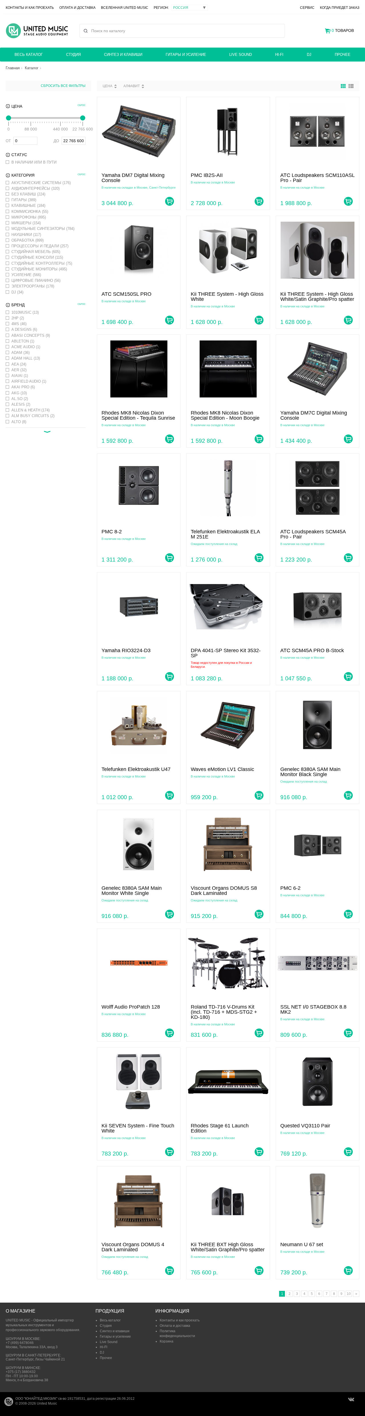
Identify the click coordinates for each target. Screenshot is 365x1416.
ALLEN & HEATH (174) (30, 410)
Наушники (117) (26, 234)
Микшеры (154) (26, 223)
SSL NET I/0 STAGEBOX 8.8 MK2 (313, 1009)
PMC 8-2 (112, 531)
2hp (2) (17, 318)
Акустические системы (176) (41, 183)
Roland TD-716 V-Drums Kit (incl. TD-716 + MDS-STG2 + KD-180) (224, 1012)
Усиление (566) (26, 275)
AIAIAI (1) (19, 376)
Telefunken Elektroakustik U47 (136, 769)
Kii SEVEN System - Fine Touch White (138, 1128)
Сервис (307, 8)
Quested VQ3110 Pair (305, 1126)
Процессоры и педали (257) (39, 246)
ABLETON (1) (22, 341)
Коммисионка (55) (29, 211)
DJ (309, 54)
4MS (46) (19, 324)
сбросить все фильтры (63, 85)
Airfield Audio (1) (28, 381)
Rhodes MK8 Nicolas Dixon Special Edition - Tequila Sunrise (138, 415)
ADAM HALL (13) (25, 358)
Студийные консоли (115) (37, 257)
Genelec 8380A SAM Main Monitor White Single (132, 890)
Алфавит (131, 86)
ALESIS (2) (20, 404)
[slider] (8, 118)
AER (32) (19, 370)
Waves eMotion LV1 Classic (222, 769)
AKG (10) (19, 393)
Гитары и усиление (186, 54)
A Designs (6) (24, 329)
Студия (73, 54)
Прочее (342, 54)
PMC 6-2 (290, 888)
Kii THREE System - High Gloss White (227, 296)
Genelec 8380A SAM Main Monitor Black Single (310, 771)
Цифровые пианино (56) (35, 280)
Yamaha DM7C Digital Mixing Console (313, 415)
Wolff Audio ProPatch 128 (131, 1007)
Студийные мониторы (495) (39, 269)
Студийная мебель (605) (35, 252)
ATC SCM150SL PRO (126, 294)
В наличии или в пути (33, 162)
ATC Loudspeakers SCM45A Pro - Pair (313, 534)
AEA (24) (18, 364)
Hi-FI (279, 54)
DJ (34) (17, 292)
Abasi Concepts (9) (30, 335)
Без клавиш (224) (28, 194)
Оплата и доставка (77, 8)
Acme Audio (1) (25, 347)
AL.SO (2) (19, 399)
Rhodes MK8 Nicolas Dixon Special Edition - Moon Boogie (225, 415)
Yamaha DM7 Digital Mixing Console (133, 177)
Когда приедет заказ (339, 8)
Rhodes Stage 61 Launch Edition (220, 1128)
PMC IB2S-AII (207, 175)
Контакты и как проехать (30, 8)
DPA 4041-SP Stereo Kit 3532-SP (226, 653)
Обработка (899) (27, 240)
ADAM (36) (20, 352)
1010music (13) (25, 312)
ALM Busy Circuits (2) (32, 416)
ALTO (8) (18, 422)
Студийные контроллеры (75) (41, 263)
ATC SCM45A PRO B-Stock (312, 650)
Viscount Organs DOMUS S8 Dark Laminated (224, 890)
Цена (107, 86)
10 (349, 1294)
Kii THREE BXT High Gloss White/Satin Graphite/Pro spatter (228, 1247)
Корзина (166, 1341)
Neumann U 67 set (301, 1244)
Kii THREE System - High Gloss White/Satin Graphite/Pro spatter (317, 296)
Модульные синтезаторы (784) (42, 229)
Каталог (31, 68)
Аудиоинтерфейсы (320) (35, 188)
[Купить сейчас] (169, 201)
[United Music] (37, 30)
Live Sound (240, 54)
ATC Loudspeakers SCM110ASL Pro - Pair (317, 177)
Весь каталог (29, 54)
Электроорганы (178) (32, 286)
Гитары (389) (23, 200)
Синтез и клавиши (123, 54)
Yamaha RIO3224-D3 (126, 650)
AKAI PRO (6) (23, 387)
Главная (13, 68)
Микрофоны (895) (28, 217)
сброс (82, 105)
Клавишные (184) (28, 205)
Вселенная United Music (124, 8)
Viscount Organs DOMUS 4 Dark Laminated (133, 1247)
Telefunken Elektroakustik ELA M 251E (225, 534)
